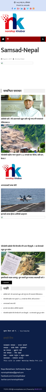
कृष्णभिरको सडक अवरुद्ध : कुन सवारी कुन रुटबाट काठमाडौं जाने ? (23, 277)
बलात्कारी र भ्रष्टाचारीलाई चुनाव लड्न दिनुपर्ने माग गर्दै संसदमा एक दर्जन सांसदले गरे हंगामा (8, 282)
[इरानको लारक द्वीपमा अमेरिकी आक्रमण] (23, 200)
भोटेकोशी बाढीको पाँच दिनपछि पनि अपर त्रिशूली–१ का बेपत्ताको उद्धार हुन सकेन (23, 313)
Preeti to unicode (23, 5)
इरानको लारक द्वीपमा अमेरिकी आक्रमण (14, 214)
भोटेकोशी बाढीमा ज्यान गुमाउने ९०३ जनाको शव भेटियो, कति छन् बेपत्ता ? (21, 299)
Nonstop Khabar (19, 59)
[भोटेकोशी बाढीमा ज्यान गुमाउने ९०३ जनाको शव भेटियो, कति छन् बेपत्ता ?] (23, 138)
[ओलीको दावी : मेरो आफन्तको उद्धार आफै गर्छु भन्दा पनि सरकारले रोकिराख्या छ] (23, 106)
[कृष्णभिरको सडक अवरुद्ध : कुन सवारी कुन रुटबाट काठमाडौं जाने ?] (23, 263)
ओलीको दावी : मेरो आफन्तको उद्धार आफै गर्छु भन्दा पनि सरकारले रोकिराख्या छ (22, 294)
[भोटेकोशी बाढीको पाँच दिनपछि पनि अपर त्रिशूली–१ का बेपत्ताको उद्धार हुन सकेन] (23, 230)
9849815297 (38, 389)
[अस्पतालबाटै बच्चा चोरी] (23, 171)
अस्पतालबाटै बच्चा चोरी (9, 185)
